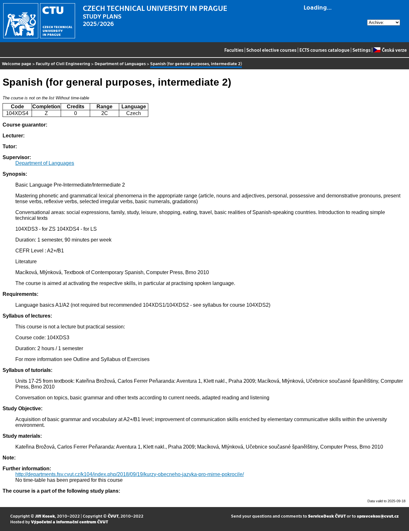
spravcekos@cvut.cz (378, 515)
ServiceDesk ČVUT (327, 515)
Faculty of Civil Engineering (63, 63)
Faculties (233, 50)
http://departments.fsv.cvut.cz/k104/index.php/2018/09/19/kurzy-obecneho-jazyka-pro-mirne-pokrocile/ (129, 474)
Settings (361, 50)
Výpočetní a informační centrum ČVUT (69, 521)
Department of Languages (120, 63)
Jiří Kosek (45, 515)
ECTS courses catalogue (324, 50)
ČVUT (113, 515)
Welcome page (16, 63)
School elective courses (271, 50)
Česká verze (394, 50)
